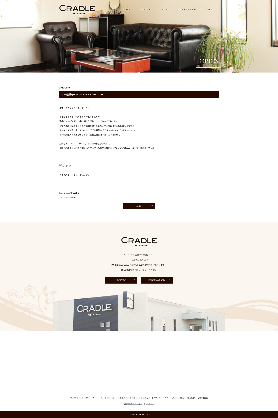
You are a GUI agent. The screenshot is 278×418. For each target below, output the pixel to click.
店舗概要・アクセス (133, 403)
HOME (126, 9)
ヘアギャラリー (143, 398)
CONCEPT (146, 9)
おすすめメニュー (125, 398)
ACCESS (121, 280)
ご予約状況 (203, 398)
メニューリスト (108, 398)
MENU (164, 9)
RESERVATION (156, 280)
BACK (139, 206)
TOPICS (210, 9)
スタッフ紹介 (178, 398)
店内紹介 (191, 398)
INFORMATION (187, 9)
